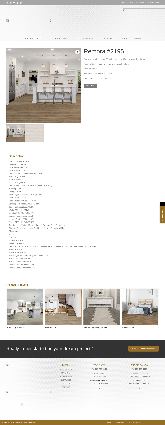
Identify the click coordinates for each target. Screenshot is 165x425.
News (109, 422)
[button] (90, 86)
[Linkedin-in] (14, 3)
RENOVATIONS (106, 38)
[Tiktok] (21, 3)
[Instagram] (11, 3)
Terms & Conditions (134, 422)
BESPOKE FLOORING (85, 38)
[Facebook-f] (17, 3)
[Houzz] (7, 3)
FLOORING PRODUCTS (32, 38)
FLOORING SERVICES (60, 38)
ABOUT (125, 38)
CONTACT (138, 38)
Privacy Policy (120, 422)
